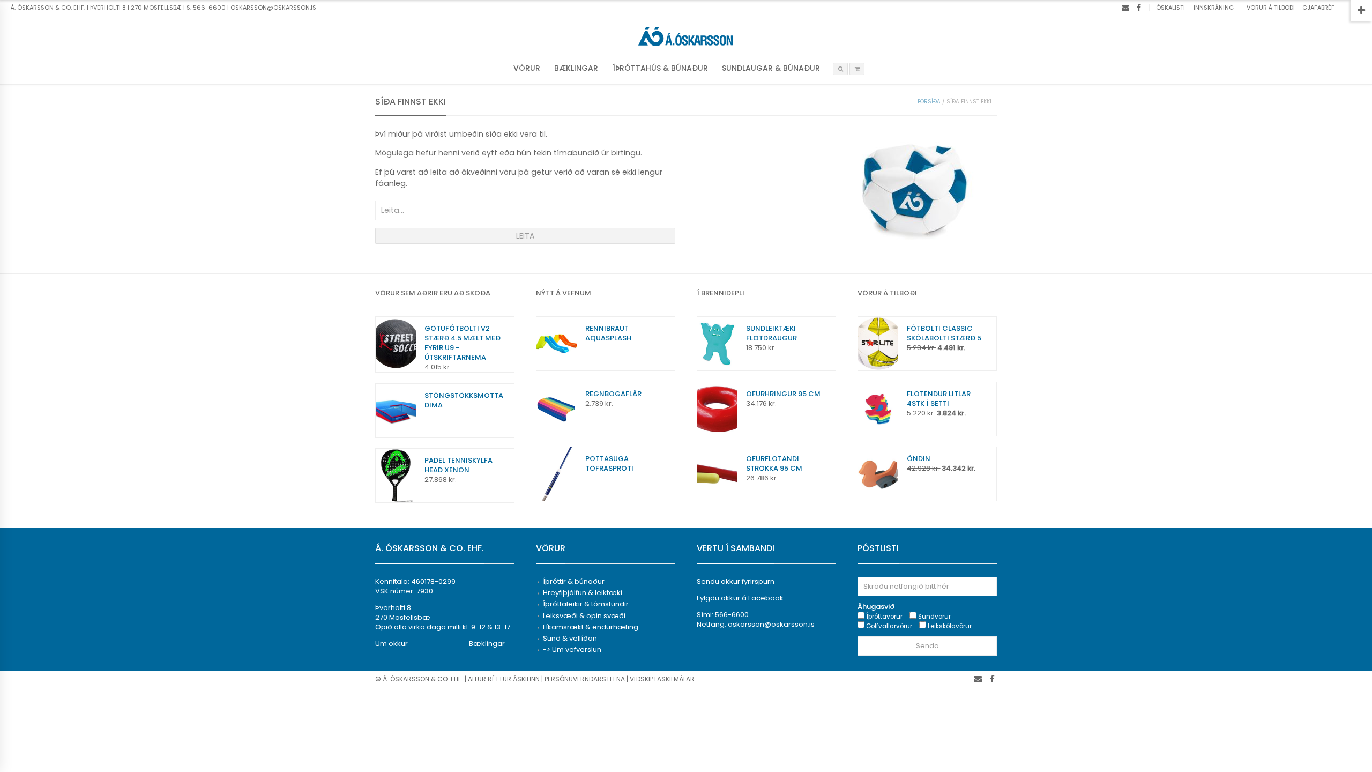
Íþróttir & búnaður (574, 581)
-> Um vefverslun (572, 649)
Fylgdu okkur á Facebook (740, 598)
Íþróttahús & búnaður (660, 68)
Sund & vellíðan (570, 638)
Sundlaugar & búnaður (771, 68)
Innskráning (1214, 7)
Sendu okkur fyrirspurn (735, 581)
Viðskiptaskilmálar (662, 679)
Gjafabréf (1318, 7)
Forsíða (929, 101)
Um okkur (391, 644)
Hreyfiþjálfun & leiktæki (582, 593)
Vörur (526, 68)
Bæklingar (576, 68)
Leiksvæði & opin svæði (584, 616)
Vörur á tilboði (1271, 7)
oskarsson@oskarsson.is (771, 624)
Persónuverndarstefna (585, 679)
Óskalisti (1170, 7)
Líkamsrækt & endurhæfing (590, 627)
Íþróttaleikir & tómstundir (586, 604)
